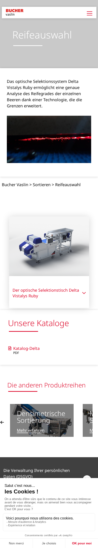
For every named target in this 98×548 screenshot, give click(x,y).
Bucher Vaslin (15, 184)
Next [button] (88, 422)
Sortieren (42, 184)
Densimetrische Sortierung (41, 417)
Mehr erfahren (30, 430)
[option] (41, 420)
